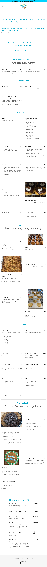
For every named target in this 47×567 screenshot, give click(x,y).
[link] (23, 6)
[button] (4, 6)
